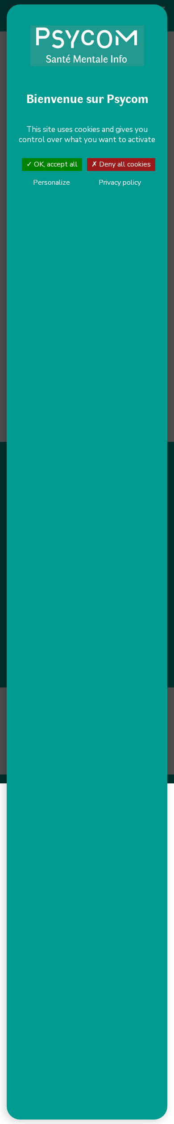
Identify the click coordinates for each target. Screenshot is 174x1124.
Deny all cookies (124, 164)
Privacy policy (120, 182)
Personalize (51, 183)
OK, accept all (55, 164)
